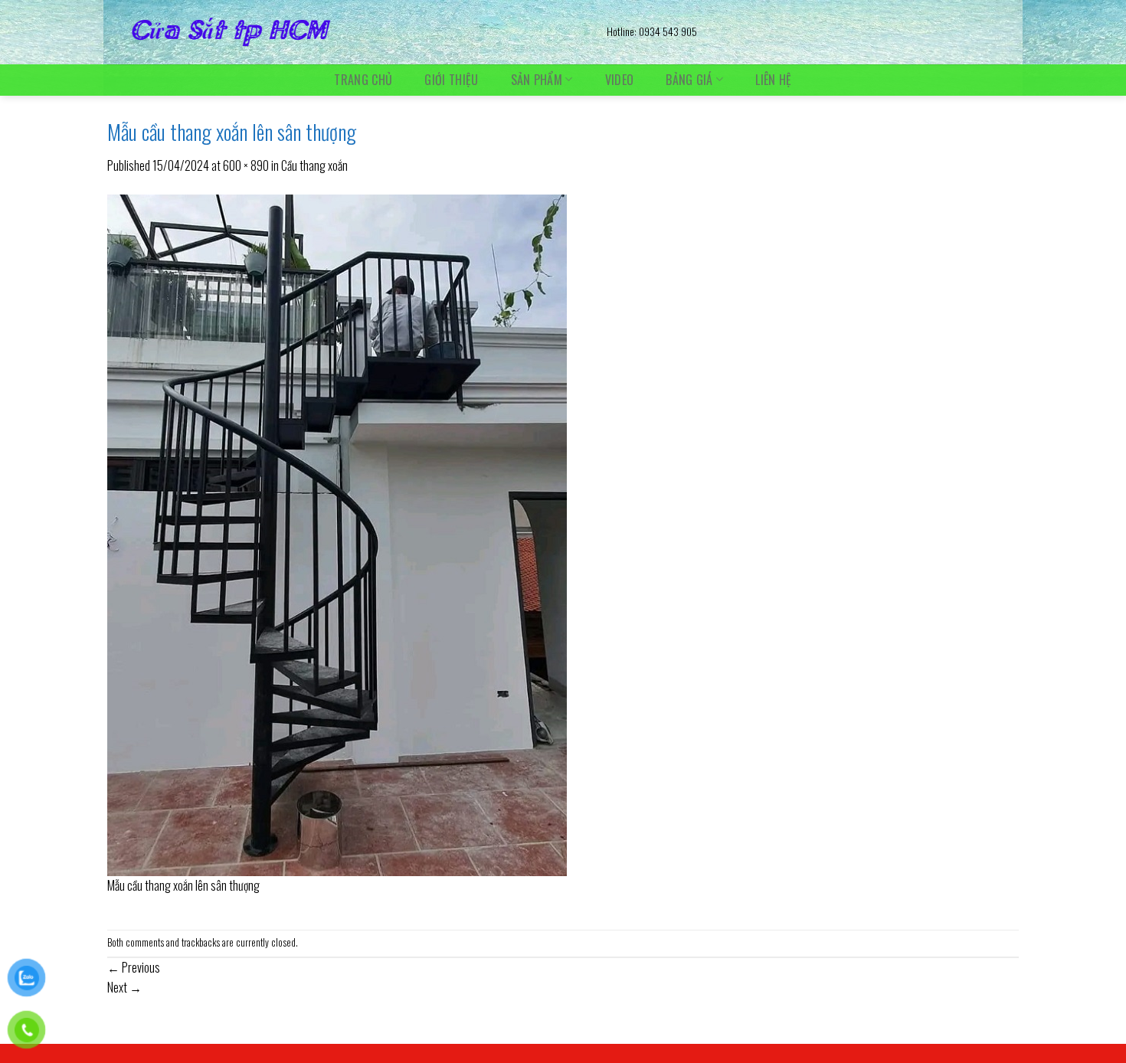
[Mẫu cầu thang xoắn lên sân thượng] (337, 533)
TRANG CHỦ (363, 80)
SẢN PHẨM (537, 79)
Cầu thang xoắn (314, 165)
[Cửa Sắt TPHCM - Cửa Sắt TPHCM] (345, 32)
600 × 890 (246, 165)
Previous (133, 967)
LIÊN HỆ (773, 80)
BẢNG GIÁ (689, 79)
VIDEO (619, 80)
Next (124, 987)
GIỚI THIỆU (451, 80)
